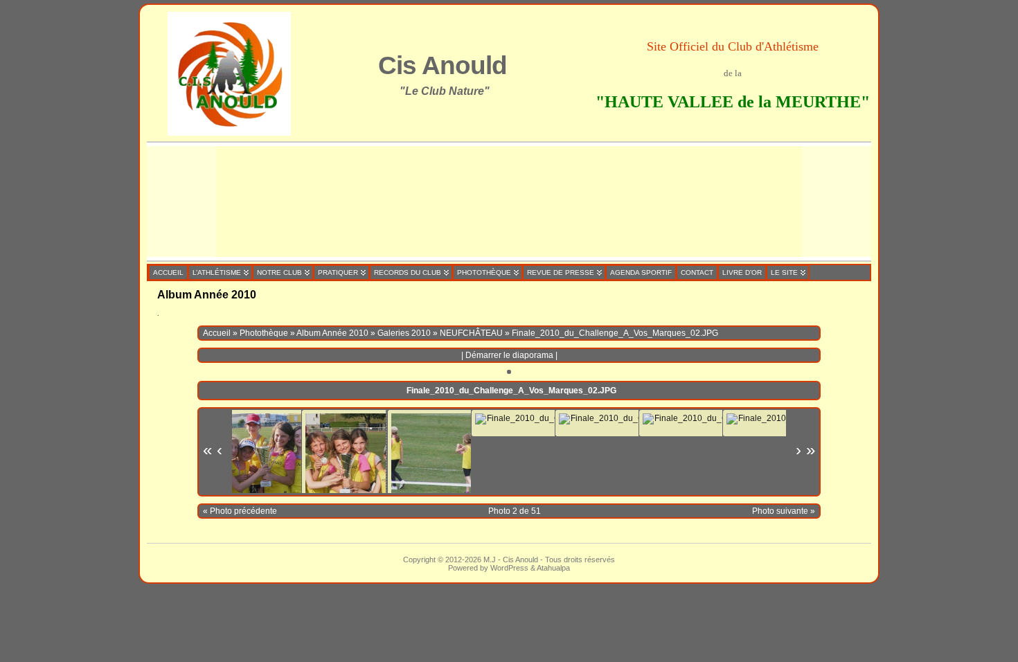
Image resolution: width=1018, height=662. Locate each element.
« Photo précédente (240, 511)
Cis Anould (442, 65)
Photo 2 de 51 (514, 511)
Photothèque (264, 333)
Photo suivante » (783, 511)
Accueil (217, 333)
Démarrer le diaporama (509, 355)
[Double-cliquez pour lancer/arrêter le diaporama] (433, 455)
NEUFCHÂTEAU (471, 333)
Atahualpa (553, 568)
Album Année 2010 (332, 333)
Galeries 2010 (404, 333)
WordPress (509, 568)
